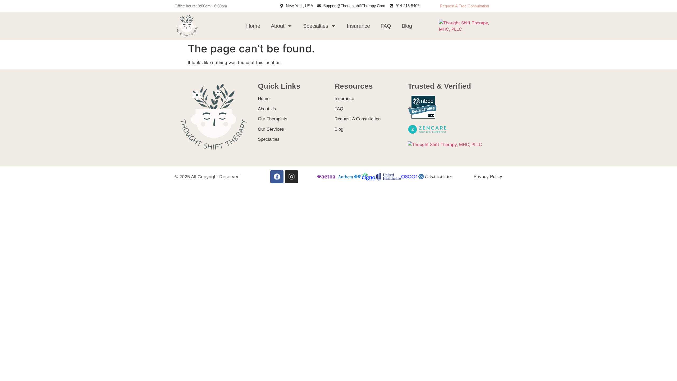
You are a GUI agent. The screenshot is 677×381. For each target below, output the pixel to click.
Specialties (315, 26)
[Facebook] (276, 176)
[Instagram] (291, 176)
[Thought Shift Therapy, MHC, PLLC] (469, 29)
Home (253, 26)
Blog (407, 26)
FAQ (386, 26)
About (278, 26)
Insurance (358, 26)
